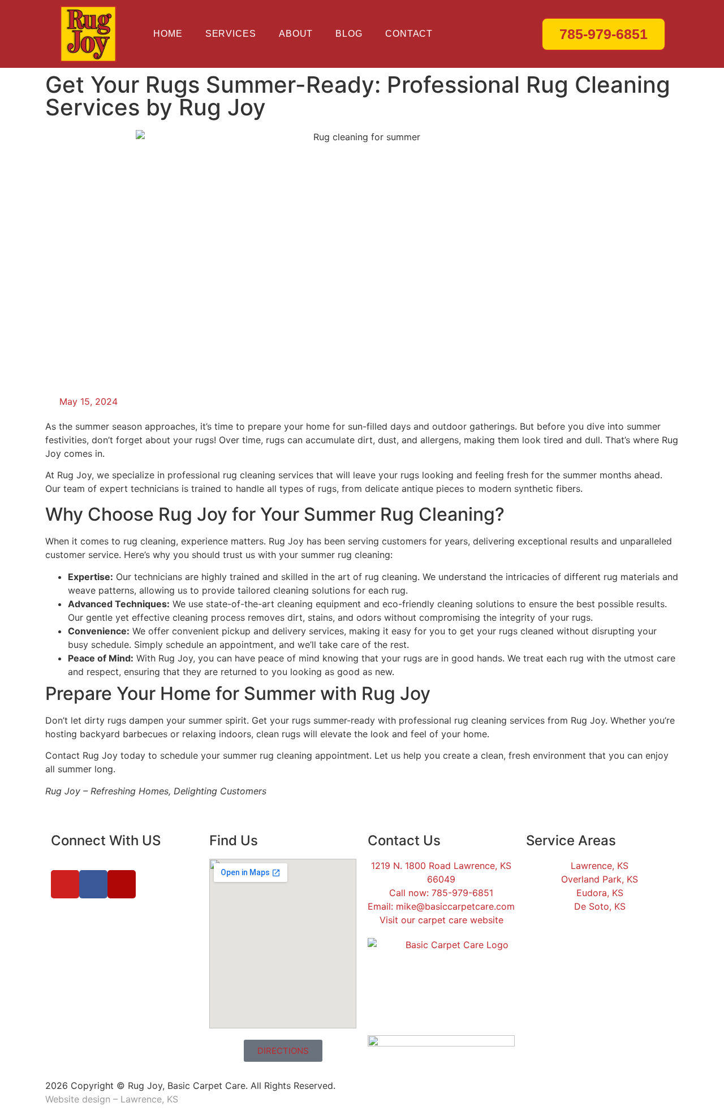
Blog (349, 33)
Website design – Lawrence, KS (111, 1099)
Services (230, 33)
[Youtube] (65, 884)
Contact (409, 33)
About (296, 33)
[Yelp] (121, 884)
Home (168, 33)
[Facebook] (93, 884)
